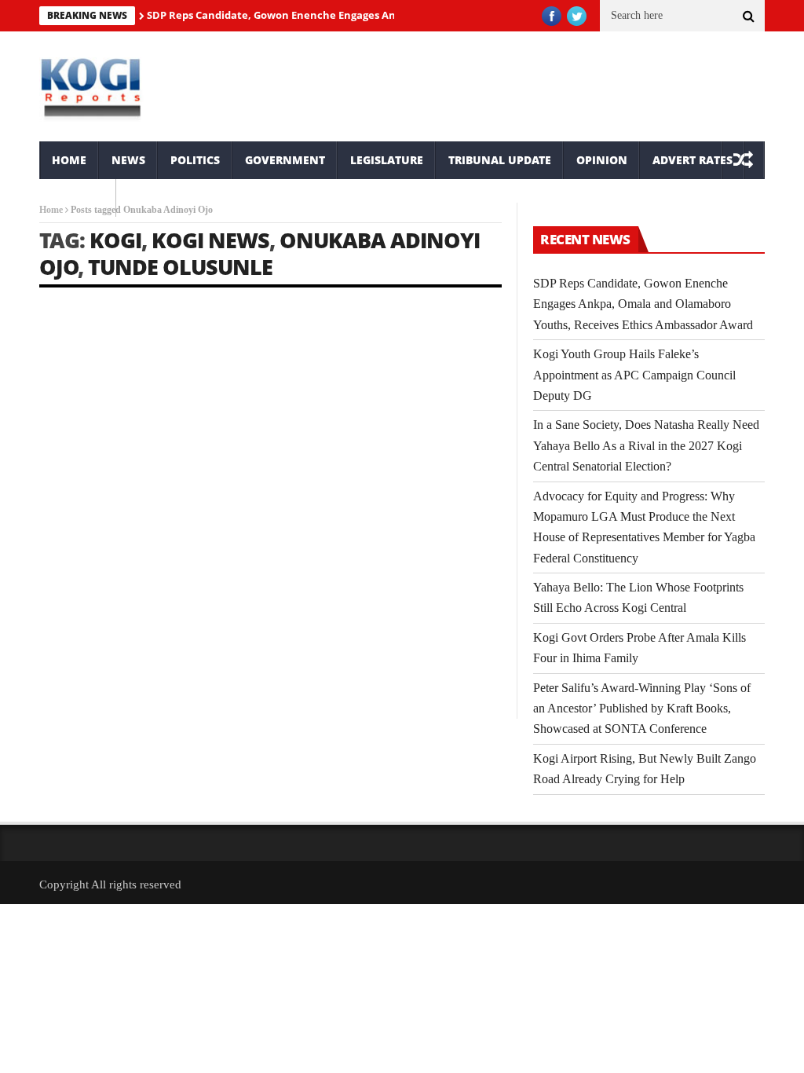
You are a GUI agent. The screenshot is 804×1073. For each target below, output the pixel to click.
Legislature (386, 159)
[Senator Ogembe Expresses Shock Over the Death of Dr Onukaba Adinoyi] (391, 377)
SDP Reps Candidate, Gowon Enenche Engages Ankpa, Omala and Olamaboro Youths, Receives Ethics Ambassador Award (643, 303)
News (128, 159)
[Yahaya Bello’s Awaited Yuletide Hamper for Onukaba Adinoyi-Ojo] (150, 379)
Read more (60, 647)
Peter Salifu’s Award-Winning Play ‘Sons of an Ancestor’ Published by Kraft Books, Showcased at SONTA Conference (642, 708)
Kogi (115, 240)
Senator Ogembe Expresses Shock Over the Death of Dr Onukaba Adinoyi (376, 494)
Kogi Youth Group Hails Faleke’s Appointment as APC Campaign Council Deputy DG (634, 374)
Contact (78, 197)
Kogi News (210, 240)
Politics (195, 159)
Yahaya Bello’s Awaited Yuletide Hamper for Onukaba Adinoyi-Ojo (146, 497)
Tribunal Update (499, 159)
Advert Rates (692, 159)
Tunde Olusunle (180, 266)
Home (69, 159)
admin (69, 534)
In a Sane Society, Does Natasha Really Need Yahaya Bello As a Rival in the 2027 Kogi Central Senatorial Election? (646, 445)
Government (285, 159)
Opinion (601, 159)
